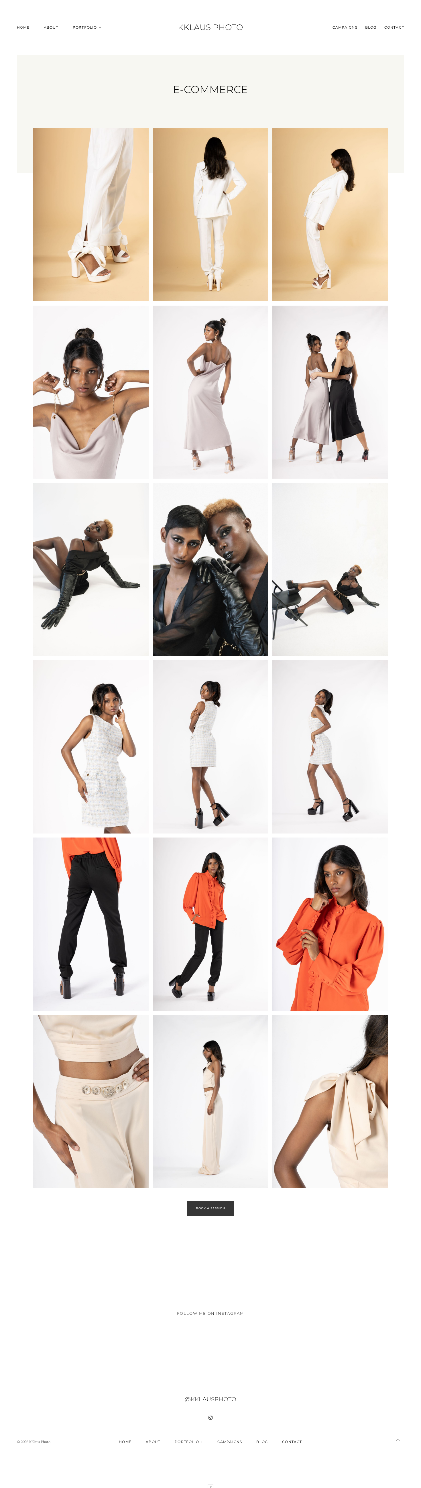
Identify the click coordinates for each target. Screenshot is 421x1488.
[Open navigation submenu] (100, 27)
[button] (398, 1441)
